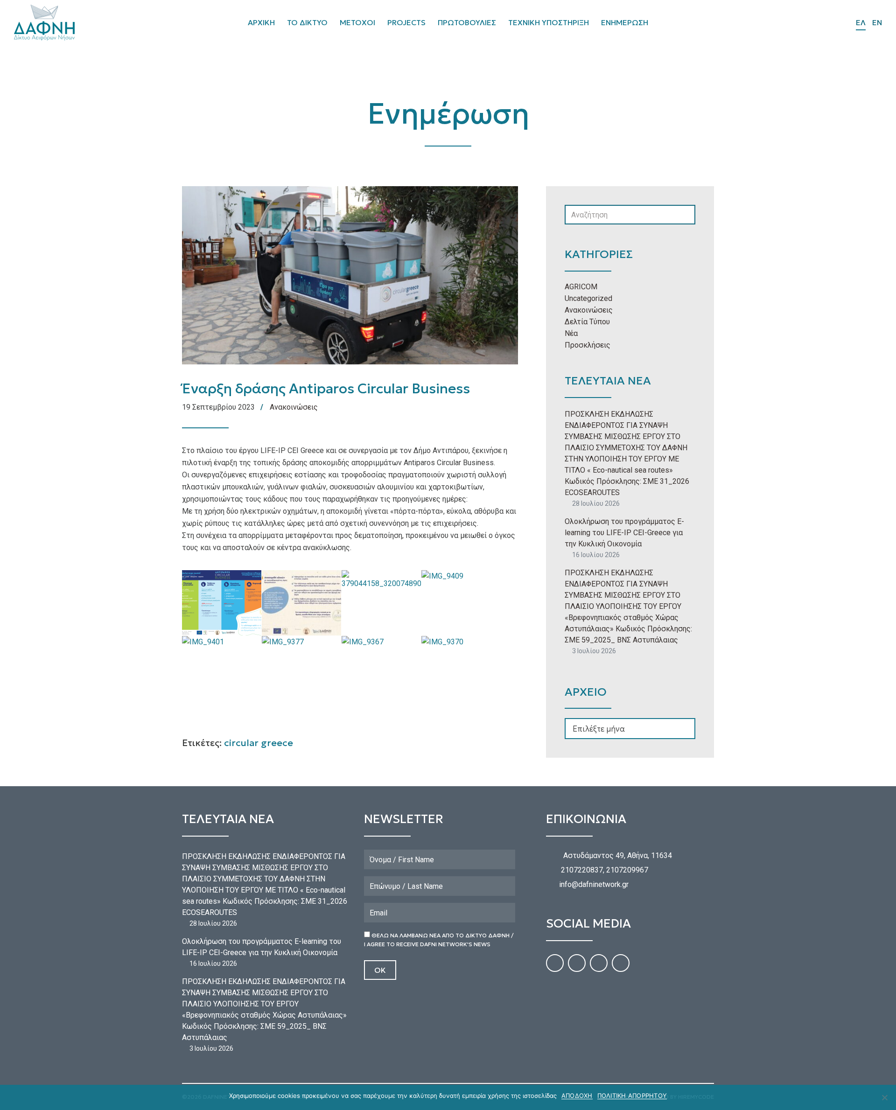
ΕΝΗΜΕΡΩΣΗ (624, 22)
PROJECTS (406, 22)
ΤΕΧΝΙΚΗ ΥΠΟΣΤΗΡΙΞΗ (548, 22)
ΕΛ (861, 22)
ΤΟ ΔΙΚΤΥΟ (307, 22)
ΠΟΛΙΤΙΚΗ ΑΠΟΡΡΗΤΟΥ (632, 1095)
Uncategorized (588, 298)
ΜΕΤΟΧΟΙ (357, 22)
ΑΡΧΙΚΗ (261, 22)
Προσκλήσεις (587, 345)
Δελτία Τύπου (587, 321)
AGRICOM (581, 286)
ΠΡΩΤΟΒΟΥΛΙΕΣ (467, 22)
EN (877, 22)
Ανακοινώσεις (294, 407)
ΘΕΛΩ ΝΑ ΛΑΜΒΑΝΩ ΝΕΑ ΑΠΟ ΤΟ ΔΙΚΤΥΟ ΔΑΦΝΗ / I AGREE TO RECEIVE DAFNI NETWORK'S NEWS (438, 940)
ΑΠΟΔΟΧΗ (577, 1095)
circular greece (258, 743)
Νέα (571, 333)
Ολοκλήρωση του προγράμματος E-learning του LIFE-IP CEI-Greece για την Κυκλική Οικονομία (624, 532)
